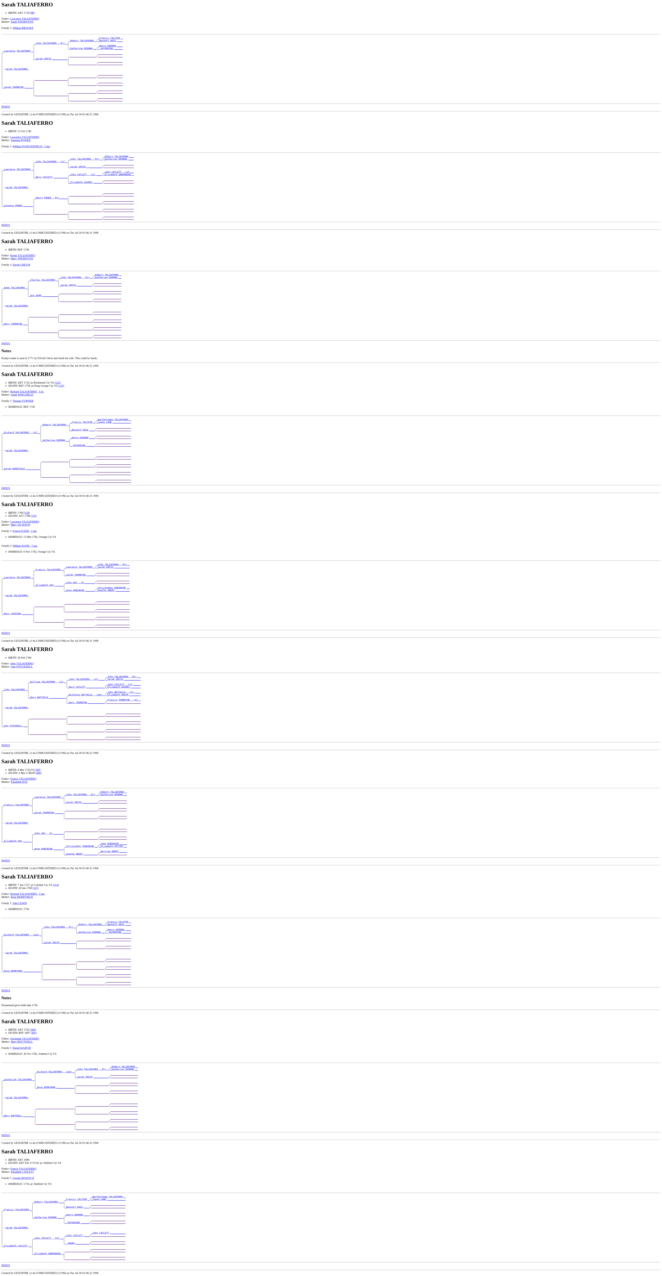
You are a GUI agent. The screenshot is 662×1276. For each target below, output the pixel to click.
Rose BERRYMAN (22, 897)
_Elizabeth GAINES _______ (123, 687)
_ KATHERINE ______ (110, 48)
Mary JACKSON (20, 524)
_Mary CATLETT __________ (51, 177)
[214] (56, 884)
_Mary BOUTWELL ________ (18, 1115)
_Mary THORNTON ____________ (86, 702)
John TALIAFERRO (22, 663)
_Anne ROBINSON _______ (80, 590)
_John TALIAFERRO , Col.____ (86, 679)
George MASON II (23, 1178)
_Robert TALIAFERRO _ (83, 40)
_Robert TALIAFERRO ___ (118, 156)
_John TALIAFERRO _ (15, 689)
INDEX (5, 106)
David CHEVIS (21, 264)
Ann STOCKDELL (22, 666)
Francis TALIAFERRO (23, 778)
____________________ (83, 56)
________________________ (51, 79)
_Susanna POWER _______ (18, 205)
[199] (37, 769)
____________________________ (55, 1108)
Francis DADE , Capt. (25, 531)
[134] (27, 512)
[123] (61, 385)
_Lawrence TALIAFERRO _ (18, 51)
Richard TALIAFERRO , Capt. (27, 893)
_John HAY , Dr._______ (80, 582)
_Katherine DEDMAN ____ (118, 159)
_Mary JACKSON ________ (18, 613)
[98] (32, 12)
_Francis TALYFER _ (110, 38)
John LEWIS (20, 903)
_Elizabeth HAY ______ (48, 585)
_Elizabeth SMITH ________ (123, 694)
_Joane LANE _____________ (114, 422)
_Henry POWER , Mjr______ (51, 197)
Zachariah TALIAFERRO (24, 1038)
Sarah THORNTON (22, 21)
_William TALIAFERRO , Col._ (47, 681)
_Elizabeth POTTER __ (113, 846)
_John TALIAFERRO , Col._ (51, 161)
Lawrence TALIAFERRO (24, 18)
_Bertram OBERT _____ (113, 851)
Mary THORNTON (22, 258)
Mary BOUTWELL (22, 1041)
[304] (33, 1029)
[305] (34, 1032)
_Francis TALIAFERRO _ (48, 569)
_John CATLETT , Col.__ (118, 172)
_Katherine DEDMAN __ (83, 48)
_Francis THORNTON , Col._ (123, 700)
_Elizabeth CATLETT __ (17, 1245)
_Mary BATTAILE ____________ (47, 697)
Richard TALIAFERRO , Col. (27, 391)
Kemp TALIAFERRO (22, 255)
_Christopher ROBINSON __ (113, 587)
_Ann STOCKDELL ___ (15, 725)
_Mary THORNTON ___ (15, 324)
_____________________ (43, 316)
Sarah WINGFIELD (22, 394)
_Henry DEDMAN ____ (110, 45)
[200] (38, 772)
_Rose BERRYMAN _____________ (22, 971)
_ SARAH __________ (77, 1243)
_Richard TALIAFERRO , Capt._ (22, 934)
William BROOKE (23, 28)
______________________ (118, 164)
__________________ (110, 53)
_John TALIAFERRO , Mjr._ (51, 43)
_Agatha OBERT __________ (113, 590)
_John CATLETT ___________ (108, 1233)
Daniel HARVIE (22, 1047)
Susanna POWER (21, 140)
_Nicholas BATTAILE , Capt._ (86, 694)
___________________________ (86, 715)
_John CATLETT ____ (77, 1235)
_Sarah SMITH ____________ (123, 679)
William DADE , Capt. (25, 545)
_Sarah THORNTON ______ (18, 87)
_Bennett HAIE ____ (110, 40)
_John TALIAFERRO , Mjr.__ (123, 676)
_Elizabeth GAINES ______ (85, 182)
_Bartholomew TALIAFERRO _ (114, 419)
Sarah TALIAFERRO (17, 69)
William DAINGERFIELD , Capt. (31, 146)
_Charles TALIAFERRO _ (43, 280)
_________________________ (114, 427)
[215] (35, 888)
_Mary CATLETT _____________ (86, 687)
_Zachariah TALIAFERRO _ (18, 1079)
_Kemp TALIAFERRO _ (15, 287)
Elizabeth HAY (19, 781)
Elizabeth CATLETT (22, 1171)
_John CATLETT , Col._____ (123, 684)
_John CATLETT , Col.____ (85, 174)
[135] (34, 515)
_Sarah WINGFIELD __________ (21, 468)
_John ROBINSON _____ (113, 843)
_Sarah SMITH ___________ (51, 58)
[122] (58, 382)
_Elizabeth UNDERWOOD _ (118, 174)
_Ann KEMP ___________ (43, 295)
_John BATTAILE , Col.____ (123, 692)
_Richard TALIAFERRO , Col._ (21, 432)
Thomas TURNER (23, 400)
